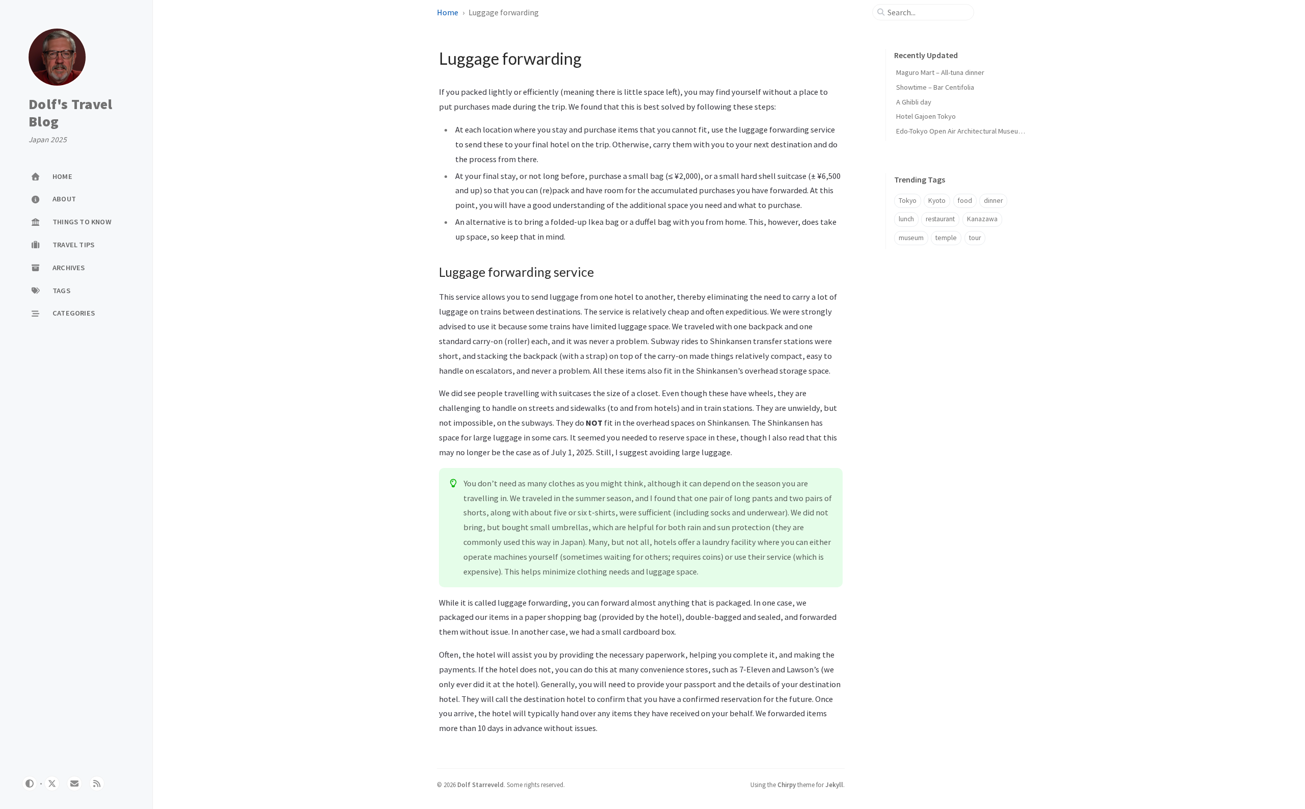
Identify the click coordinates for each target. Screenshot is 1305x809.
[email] (74, 783)
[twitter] (52, 783)
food (965, 200)
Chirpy (786, 784)
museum (911, 237)
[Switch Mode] (29, 783)
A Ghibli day (913, 102)
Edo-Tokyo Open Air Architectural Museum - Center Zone (981, 131)
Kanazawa (982, 219)
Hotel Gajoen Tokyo (926, 116)
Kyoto (937, 200)
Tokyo (908, 200)
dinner (993, 200)
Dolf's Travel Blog (70, 113)
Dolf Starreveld (480, 784)
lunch (906, 219)
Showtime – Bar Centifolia (935, 87)
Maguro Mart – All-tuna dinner (940, 72)
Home (447, 12)
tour (975, 237)
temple (946, 237)
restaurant (940, 219)
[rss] (97, 783)
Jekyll (834, 784)
